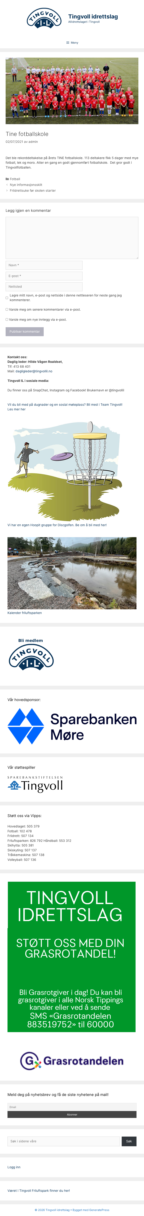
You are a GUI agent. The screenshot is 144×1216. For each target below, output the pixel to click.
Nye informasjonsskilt (26, 185)
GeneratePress (99, 1210)
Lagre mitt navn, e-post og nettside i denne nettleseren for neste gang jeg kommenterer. (66, 297)
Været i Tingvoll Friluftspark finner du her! (39, 1191)
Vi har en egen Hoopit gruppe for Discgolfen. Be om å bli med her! (57, 525)
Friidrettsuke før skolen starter (33, 190)
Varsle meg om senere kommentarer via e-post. (45, 309)
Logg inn (14, 1167)
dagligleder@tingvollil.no (34, 371)
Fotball (15, 179)
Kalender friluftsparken (25, 613)
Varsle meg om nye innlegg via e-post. (38, 319)
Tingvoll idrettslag (93, 16)
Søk (129, 1141)
